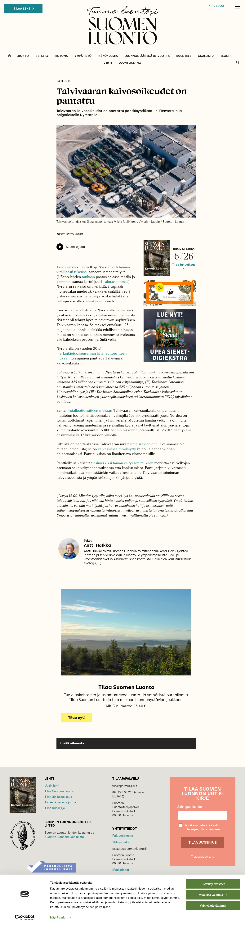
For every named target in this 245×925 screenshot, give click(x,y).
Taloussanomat (115, 281)
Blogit (225, 56)
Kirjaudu (216, 6)
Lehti (108, 62)
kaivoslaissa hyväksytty (117, 449)
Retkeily (42, 56)
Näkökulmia (108, 56)
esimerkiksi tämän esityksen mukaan (123, 463)
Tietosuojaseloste (202, 856)
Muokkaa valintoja (211, 894)
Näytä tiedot (58, 917)
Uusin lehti (52, 785)
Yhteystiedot (121, 842)
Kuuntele (183, 56)
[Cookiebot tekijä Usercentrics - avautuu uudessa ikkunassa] (25, 917)
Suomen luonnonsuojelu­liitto (64, 836)
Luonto (22, 56)
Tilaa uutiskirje (55, 807)
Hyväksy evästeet (213, 884)
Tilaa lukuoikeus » (183, 266)
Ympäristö (83, 56)
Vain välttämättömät (213, 905)
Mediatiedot (120, 869)
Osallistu (206, 56)
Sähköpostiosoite (189, 807)
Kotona (61, 56)
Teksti (88, 540)
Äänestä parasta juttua (60, 802)
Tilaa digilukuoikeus (58, 796)
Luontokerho (130, 62)
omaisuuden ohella (145, 444)
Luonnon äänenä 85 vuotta (147, 56)
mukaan (88, 277)
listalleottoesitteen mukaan (90, 410)
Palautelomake (122, 835)
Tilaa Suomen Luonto (59, 791)
